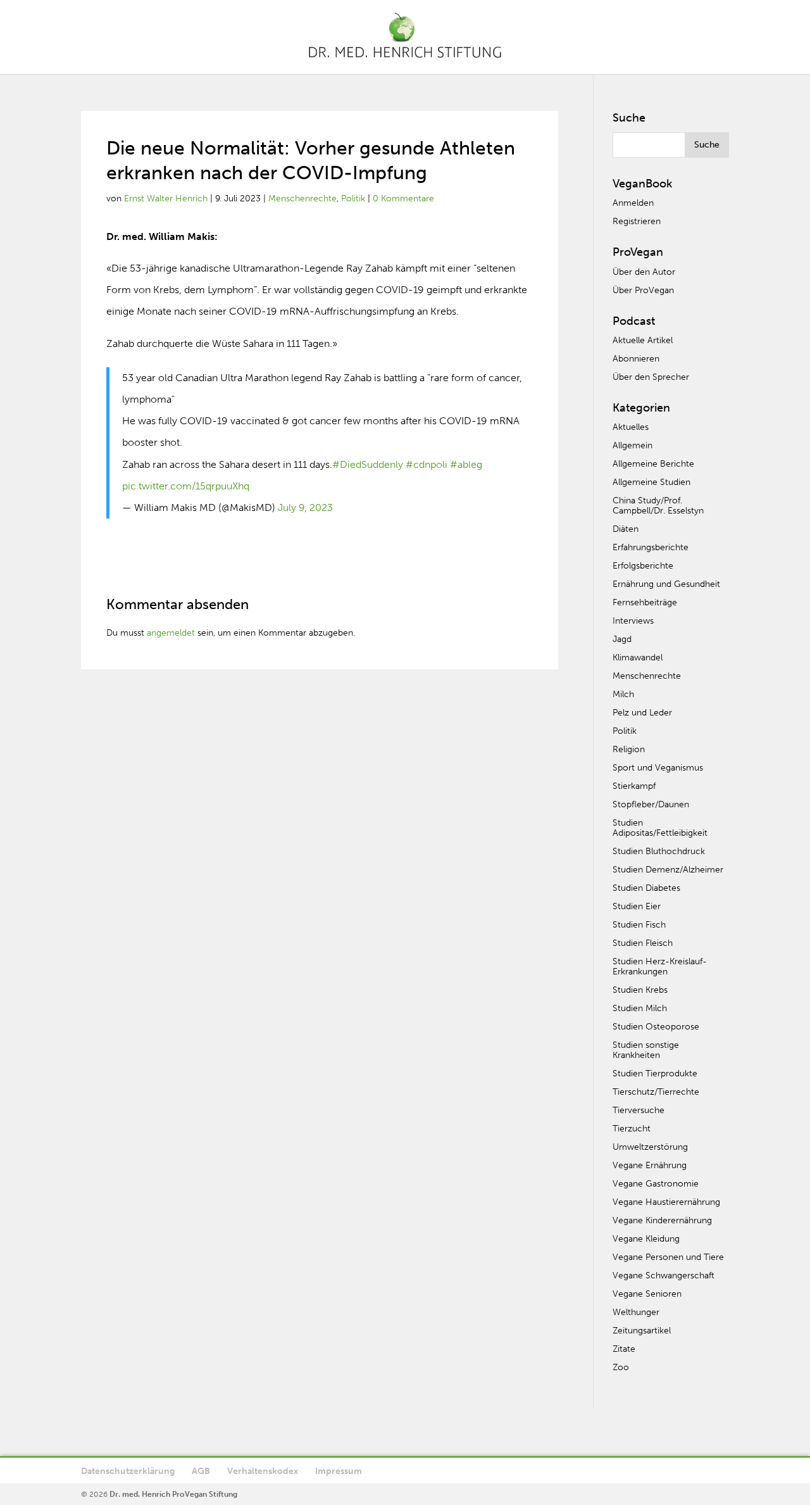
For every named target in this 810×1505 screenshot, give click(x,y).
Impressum (338, 1471)
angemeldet (171, 632)
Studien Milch (640, 1008)
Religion (629, 749)
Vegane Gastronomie (656, 1183)
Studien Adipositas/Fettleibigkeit (660, 827)
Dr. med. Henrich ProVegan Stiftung (173, 1494)
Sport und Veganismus (658, 767)
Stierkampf (634, 786)
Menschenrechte (302, 198)
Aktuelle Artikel (643, 340)
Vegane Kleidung (646, 1238)
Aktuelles (631, 427)
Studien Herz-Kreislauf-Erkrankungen (660, 966)
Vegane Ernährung (650, 1165)
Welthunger (636, 1312)
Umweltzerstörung (650, 1147)
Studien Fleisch (643, 943)
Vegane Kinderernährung (662, 1220)
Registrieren (637, 221)
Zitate (624, 1349)
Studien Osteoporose (656, 1026)
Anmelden (633, 203)
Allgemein (632, 445)
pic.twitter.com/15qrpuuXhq (185, 486)
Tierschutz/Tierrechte (656, 1091)
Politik (353, 198)
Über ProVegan (643, 290)
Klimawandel (638, 657)
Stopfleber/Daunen (651, 804)
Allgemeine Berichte (653, 463)
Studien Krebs (640, 990)
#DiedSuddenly (367, 464)
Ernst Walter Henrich (166, 198)
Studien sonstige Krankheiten (646, 1050)
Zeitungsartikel (642, 1330)
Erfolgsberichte (643, 565)
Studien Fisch (639, 924)
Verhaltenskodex (262, 1471)
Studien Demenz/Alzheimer (668, 869)
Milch (623, 694)
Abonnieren (636, 358)
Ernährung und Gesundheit (666, 584)
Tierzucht (632, 1128)
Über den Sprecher (651, 377)
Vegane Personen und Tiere (668, 1257)
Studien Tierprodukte (655, 1073)
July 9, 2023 (305, 507)
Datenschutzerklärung (128, 1471)
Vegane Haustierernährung (666, 1202)
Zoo (621, 1367)
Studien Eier (637, 906)
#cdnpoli (426, 464)
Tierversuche (638, 1110)
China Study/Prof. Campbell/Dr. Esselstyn (658, 505)
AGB (201, 1471)
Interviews (633, 620)
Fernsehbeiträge (645, 602)
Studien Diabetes (646, 888)
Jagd (622, 639)
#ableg (466, 464)
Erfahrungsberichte (650, 547)
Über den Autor (644, 272)
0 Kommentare (403, 198)
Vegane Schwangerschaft (663, 1275)
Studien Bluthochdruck (659, 851)
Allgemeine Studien (651, 482)
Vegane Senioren (647, 1293)
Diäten (626, 529)
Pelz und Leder (642, 712)
